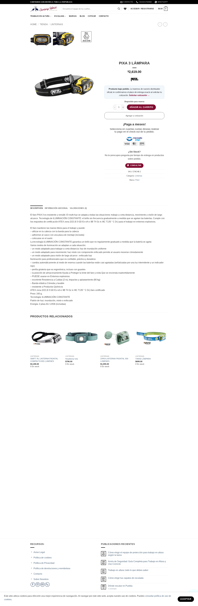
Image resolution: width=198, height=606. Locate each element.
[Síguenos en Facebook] (33, 584)
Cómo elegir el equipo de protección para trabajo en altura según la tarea (136, 553)
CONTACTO (104, 16)
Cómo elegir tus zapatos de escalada (125, 578)
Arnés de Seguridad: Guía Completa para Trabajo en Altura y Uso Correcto (137, 562)
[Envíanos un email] (42, 584)
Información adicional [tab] (56, 208)
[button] (163, 9)
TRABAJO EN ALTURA (39, 16)
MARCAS (73, 16)
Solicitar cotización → (139, 95)
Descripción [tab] (36, 208)
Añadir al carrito (141, 107)
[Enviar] (119, 9)
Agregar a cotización (134, 116)
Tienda (44, 24)
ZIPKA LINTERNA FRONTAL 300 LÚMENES (114, 360)
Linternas (57, 24)
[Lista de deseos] (125, 9)
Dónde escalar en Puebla (120, 586)
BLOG (82, 16)
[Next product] (160, 24)
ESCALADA (59, 16)
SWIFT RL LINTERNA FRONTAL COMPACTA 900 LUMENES (44, 360)
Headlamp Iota (71, 359)
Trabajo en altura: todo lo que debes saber (128, 570)
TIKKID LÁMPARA (143, 359)
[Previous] (30, 429)
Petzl (137, 180)
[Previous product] (165, 24)
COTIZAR (92, 16)
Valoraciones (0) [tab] (78, 208)
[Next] (168, 429)
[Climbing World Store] (43, 9)
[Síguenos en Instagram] (37, 584)
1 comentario (114, 589)
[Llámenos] (47, 584)
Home (33, 24)
